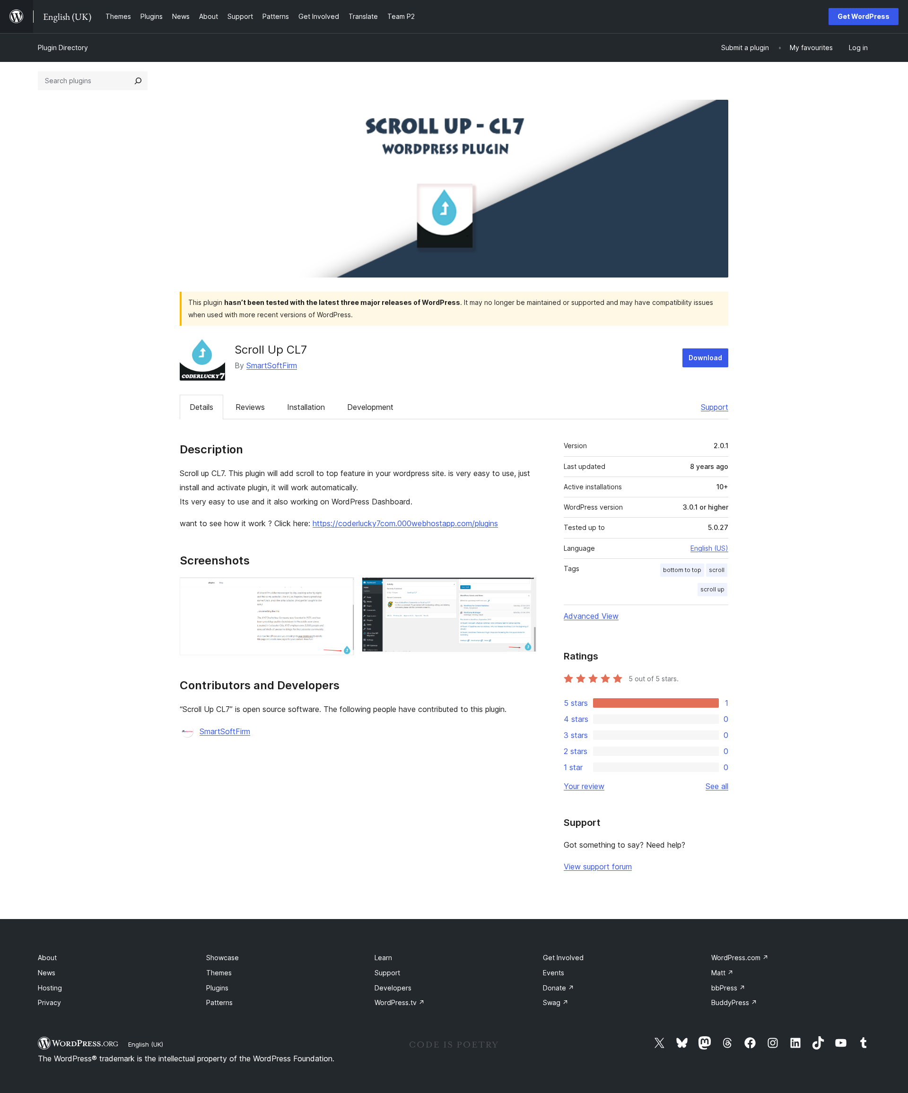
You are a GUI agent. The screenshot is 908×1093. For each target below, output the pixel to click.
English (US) (709, 548)
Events (553, 973)
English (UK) (145, 1044)
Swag (555, 1002)
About (47, 958)
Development (370, 407)
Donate (558, 988)
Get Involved (563, 958)
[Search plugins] (138, 80)
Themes (219, 973)
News (46, 973)
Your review (584, 786)
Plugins (217, 988)
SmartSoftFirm (271, 365)
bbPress (728, 988)
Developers (393, 988)
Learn (383, 958)
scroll (717, 569)
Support (714, 407)
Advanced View (591, 616)
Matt (722, 973)
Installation (306, 407)
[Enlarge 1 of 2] (341, 590)
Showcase (222, 958)
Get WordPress (864, 16)
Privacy (49, 1002)
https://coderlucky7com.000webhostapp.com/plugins (405, 523)
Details (201, 407)
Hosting (50, 988)
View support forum (598, 866)
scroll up (712, 589)
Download (705, 358)
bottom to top (682, 569)
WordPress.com (739, 958)
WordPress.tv (400, 1002)
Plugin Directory (63, 47)
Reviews (250, 407)
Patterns (219, 1002)
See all (717, 786)
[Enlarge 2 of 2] (523, 590)
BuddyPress (734, 1002)
